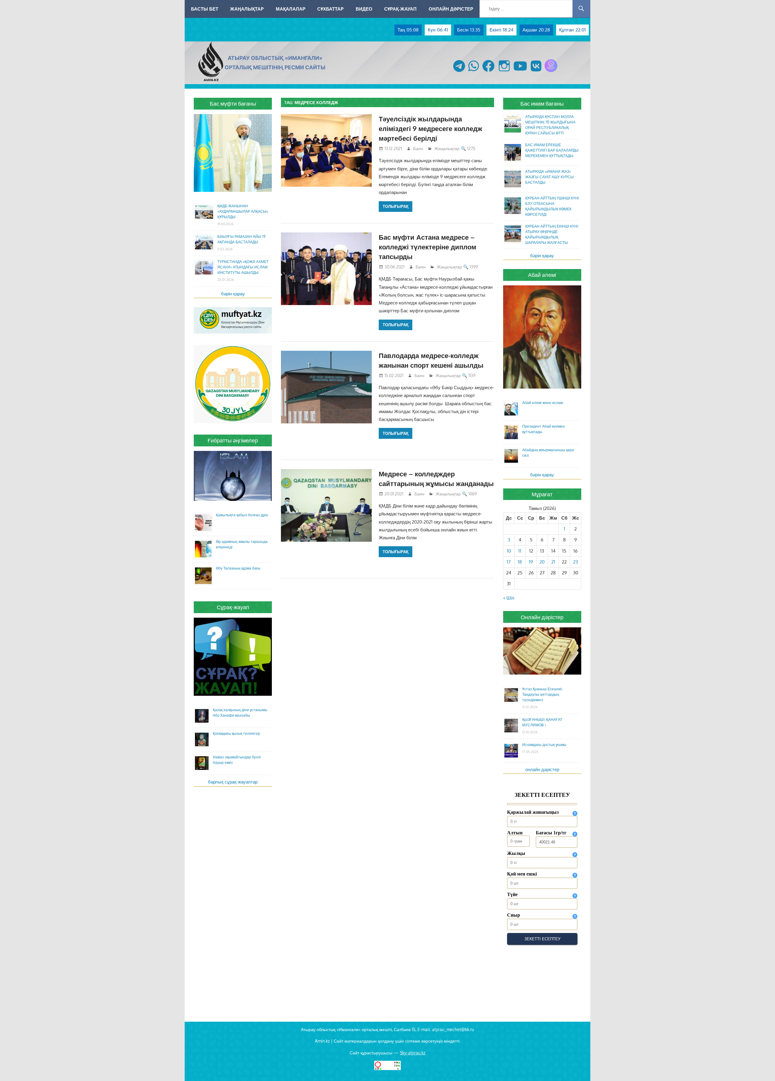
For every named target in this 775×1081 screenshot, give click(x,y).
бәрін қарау (233, 294)
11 (519, 551)
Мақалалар (290, 9)
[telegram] (459, 71)
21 (553, 562)
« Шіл (508, 598)
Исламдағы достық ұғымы (544, 744)
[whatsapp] (473, 71)
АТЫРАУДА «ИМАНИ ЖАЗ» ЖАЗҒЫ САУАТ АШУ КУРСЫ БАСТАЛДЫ (549, 177)
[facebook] (488, 71)
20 (542, 562)
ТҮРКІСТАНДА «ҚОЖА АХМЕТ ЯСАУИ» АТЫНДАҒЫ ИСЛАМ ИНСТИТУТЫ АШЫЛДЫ (243, 267)
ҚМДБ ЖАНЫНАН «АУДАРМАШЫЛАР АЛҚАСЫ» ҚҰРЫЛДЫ (242, 211)
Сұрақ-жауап (400, 9)
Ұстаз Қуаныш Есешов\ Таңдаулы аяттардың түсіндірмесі (542, 694)
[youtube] (520, 71)
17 (509, 562)
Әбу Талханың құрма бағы (238, 568)
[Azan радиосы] (551, 71)
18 (520, 562)
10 (509, 551)
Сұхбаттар (330, 9)
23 (575, 562)
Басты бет (204, 9)
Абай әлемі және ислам (542, 402)
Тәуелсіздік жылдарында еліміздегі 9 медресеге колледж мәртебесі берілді (430, 128)
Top (760, 1066)
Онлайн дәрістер (451, 9)
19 (531, 562)
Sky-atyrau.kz (412, 1052)
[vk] (536, 71)
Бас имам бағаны (542, 103)
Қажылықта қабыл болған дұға (242, 515)
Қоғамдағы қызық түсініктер (236, 733)
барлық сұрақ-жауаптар (233, 782)
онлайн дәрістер (542, 769)
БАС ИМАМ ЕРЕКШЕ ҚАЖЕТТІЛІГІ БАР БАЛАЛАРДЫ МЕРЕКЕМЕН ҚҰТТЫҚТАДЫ (552, 150)
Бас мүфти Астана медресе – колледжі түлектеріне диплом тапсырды (427, 247)
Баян (418, 148)
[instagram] (504, 71)
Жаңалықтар (247, 9)
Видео (364, 9)
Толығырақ (395, 206)
